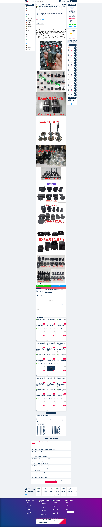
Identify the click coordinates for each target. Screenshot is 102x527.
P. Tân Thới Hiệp (28, 505)
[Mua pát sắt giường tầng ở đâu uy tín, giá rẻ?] (61, 403)
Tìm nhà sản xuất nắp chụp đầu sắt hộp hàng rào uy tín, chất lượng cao (61, 349)
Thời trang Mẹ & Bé (55, 513)
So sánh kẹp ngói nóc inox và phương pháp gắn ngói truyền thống (40, 361)
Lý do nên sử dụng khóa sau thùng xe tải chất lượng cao (61, 372)
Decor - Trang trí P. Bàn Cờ (41, 428)
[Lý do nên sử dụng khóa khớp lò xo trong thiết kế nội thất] (40, 345)
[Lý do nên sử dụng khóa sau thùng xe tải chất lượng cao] (61, 368)
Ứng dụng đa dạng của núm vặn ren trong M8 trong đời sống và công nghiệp (50, 407)
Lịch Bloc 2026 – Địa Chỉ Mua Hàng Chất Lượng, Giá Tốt (40, 384)
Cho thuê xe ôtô (55, 502)
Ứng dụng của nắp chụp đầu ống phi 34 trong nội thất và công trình (61, 337)
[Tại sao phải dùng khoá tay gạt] (40, 392)
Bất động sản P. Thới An (43, 513)
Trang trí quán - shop (55, 509)
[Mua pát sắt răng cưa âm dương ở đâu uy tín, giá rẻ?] (61, 392)
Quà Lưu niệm (54, 510)
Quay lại (64, 4)
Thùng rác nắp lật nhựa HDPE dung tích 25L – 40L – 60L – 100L (51, 326)
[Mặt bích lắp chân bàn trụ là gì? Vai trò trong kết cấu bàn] (61, 357)
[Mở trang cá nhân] (69, 47)
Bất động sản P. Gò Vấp (43, 510)
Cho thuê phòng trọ (55, 503)
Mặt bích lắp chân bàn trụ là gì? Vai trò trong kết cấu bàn (61, 360)
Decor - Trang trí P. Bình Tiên (41, 430)
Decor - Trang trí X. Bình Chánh (56, 433)
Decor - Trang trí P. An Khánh (55, 427)
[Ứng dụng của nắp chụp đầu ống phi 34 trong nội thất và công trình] (61, 333)
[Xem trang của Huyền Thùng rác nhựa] (36, 328)
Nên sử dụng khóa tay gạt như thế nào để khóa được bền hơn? (51, 384)
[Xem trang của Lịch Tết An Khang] (47, 351)
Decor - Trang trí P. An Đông (41, 426)
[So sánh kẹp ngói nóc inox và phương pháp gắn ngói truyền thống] (40, 357)
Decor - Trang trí (48, 4)
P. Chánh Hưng (28, 509)
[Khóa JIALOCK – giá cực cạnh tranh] (51, 392)
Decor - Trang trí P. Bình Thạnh (56, 429)
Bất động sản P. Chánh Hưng (43, 506)
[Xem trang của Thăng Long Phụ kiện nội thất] (57, 363)
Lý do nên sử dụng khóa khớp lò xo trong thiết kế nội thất (40, 349)
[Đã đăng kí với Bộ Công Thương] (70, 512)
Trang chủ (38, 4)
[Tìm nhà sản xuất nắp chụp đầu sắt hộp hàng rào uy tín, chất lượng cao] (61, 345)
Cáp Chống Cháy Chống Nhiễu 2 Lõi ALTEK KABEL (54, 289)
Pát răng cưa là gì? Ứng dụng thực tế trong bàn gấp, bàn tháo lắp (40, 372)
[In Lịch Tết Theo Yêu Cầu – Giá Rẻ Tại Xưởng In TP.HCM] (51, 368)
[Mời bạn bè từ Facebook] (71, 104)
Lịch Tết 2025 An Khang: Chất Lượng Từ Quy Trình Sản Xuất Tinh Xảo (51, 349)
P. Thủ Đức (27, 502)
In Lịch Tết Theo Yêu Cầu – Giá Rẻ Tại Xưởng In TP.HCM (51, 372)
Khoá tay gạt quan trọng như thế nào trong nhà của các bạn (61, 384)
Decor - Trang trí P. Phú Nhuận (41, 431)
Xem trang (38, 494)
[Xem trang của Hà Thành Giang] (57, 351)
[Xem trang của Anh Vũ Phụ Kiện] (57, 340)
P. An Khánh (43, 4)
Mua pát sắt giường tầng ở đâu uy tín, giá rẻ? (61, 407)
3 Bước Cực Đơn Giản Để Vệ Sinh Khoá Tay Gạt (51, 360)
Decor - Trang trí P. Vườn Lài (41, 433)
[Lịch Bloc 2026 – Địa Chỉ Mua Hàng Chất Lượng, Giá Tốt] (40, 380)
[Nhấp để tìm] (60, 1)
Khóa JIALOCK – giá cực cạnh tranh (51, 395)
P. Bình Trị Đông (28, 512)
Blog (66, 506)
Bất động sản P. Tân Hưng (43, 514)
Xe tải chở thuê (55, 505)
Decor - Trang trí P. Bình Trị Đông (56, 430)
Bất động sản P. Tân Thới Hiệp (44, 507)
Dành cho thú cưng (55, 512)
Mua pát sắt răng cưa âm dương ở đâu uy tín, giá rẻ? (61, 395)
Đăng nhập (64, 304)
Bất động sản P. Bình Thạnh (43, 511)
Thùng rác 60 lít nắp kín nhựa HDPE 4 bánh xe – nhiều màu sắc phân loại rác (40, 337)
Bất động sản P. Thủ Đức (43, 503)
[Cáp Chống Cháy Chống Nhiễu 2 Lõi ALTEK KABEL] (40, 291)
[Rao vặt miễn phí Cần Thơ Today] (72, 42)
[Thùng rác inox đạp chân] (40, 322)
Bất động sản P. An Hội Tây (43, 515)
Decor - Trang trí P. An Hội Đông (56, 426)
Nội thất (52, 4)
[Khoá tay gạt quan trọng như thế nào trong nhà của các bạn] (61, 380)
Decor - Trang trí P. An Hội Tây (41, 427)
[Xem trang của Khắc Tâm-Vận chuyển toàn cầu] (47, 340)
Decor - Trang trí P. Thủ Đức (55, 432)
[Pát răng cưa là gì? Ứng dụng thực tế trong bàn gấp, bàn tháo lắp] (40, 368)
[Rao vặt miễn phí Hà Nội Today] (72, 41)
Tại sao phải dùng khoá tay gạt (40, 395)
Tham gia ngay (72, 97)
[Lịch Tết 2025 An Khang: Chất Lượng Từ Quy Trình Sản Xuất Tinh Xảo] (51, 345)
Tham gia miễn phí (43, 522)
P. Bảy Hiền (27, 510)
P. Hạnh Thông (28, 506)
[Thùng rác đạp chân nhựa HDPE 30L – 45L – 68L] (61, 322)
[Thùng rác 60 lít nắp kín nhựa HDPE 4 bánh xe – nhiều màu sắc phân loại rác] (40, 333)
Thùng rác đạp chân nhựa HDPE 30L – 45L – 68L (60, 325)
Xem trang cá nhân (72, 18)
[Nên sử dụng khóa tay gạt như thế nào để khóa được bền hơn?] (51, 380)
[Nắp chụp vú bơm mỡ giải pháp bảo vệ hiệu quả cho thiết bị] (40, 403)
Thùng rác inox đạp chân (39, 325)
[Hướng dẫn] (33, 1)
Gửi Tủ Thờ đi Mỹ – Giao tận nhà (51, 337)
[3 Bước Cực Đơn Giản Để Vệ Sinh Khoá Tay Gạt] (51, 357)
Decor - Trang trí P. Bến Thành (56, 428)
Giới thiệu (67, 502)
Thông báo (67, 503)
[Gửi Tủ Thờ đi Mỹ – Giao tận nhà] (51, 333)
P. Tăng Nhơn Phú (28, 503)
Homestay (54, 506)
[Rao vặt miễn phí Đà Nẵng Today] (72, 40)
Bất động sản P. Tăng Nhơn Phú (44, 504)
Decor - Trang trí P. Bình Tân (41, 429)
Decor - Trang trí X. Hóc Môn (41, 434)
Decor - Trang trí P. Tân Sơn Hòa (41, 432)
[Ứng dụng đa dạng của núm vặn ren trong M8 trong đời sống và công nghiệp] (51, 403)
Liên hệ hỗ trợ (67, 509)
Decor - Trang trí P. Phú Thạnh (56, 431)
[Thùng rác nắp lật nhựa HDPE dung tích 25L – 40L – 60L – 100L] (51, 322)
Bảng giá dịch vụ (68, 505)
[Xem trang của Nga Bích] (47, 363)
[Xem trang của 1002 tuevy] (36, 351)
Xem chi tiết (47, 292)
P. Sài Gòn (27, 513)
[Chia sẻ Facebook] (43, 19)
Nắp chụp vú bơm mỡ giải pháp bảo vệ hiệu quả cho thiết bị (40, 407)
